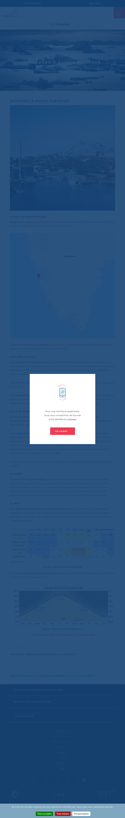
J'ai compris (61, 431)
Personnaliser (81, 813)
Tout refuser (62, 813)
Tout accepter (44, 813)
